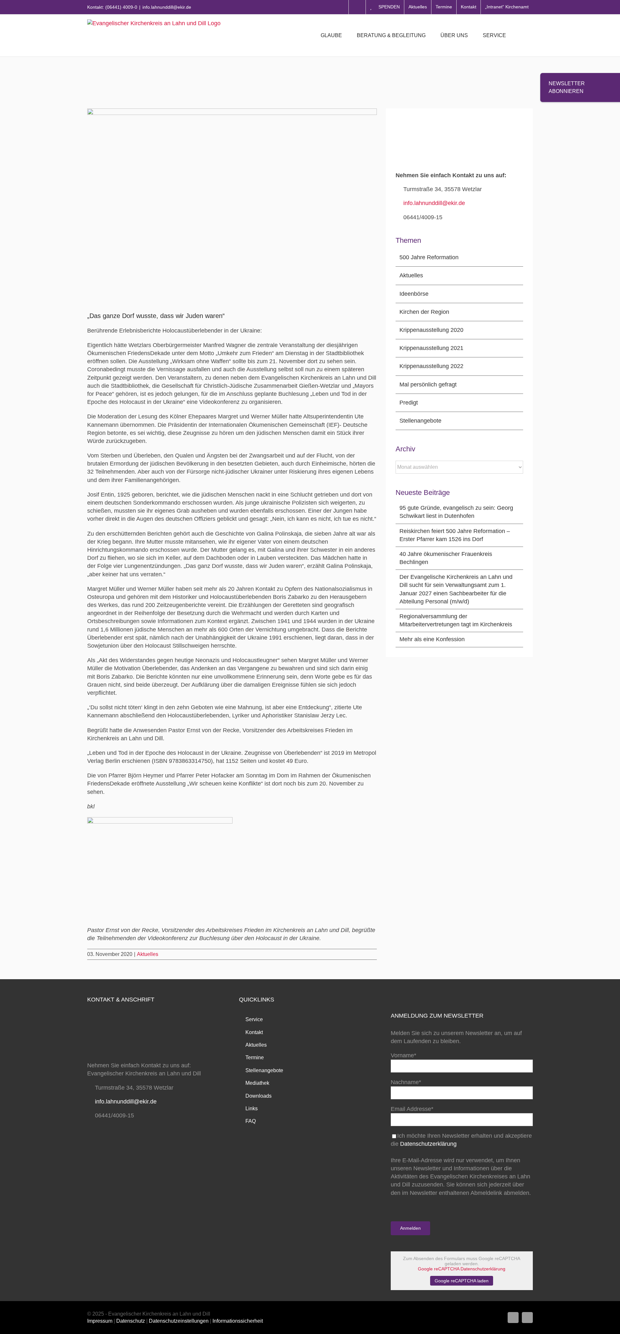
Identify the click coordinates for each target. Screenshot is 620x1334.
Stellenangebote (420, 420)
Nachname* (406, 1082)
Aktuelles (147, 954)
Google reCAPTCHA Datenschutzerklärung (461, 1268)
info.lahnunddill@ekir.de (166, 7)
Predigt (408, 402)
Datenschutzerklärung (428, 1144)
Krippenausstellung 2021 (431, 348)
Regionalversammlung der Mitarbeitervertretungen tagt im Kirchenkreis (455, 620)
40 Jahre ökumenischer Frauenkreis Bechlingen (445, 558)
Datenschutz (130, 1321)
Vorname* (403, 1055)
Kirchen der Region (424, 312)
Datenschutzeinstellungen (179, 1321)
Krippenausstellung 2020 (431, 330)
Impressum (99, 1321)
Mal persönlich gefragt (428, 384)
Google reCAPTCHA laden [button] (462, 1280)
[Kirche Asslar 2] (159, 820)
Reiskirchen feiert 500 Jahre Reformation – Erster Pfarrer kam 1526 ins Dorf (454, 535)
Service (254, 1019)
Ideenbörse (414, 294)
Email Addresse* (412, 1109)
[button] (523, 35)
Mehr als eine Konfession (432, 639)
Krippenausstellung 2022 (431, 366)
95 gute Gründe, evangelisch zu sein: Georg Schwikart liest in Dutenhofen (456, 512)
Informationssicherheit (237, 1321)
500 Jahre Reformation (429, 257)
